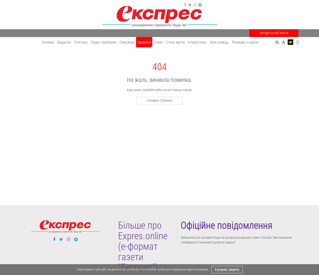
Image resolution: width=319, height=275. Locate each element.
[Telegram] (200, 5)
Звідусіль (64, 42)
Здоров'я (144, 42)
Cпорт (158, 42)
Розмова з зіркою (245, 42)
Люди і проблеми (103, 42)
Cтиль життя (175, 42)
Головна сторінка (160, 100)
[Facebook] (185, 5)
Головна (48, 42)
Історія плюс (197, 42)
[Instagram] (194, 5)
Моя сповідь (219, 42)
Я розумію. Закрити (227, 269)
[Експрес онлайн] (159, 15)
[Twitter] (189, 5)
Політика (80, 42)
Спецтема (127, 42)
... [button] (265, 42)
